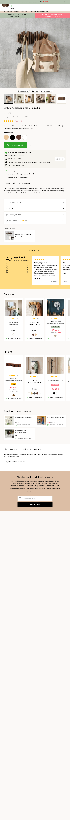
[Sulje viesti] (64, 2)
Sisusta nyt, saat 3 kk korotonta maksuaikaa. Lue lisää (52, 15)
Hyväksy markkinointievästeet (15, 462)
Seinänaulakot (25, 11)
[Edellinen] (1, 98)
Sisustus (9, 11)
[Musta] (12, 137)
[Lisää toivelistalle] (31, 145)
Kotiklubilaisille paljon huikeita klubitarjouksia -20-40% (17, 15)
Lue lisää (37, 278)
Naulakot (16, 11)
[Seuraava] (68, 98)
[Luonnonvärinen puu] (6, 137)
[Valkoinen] (24, 137)
